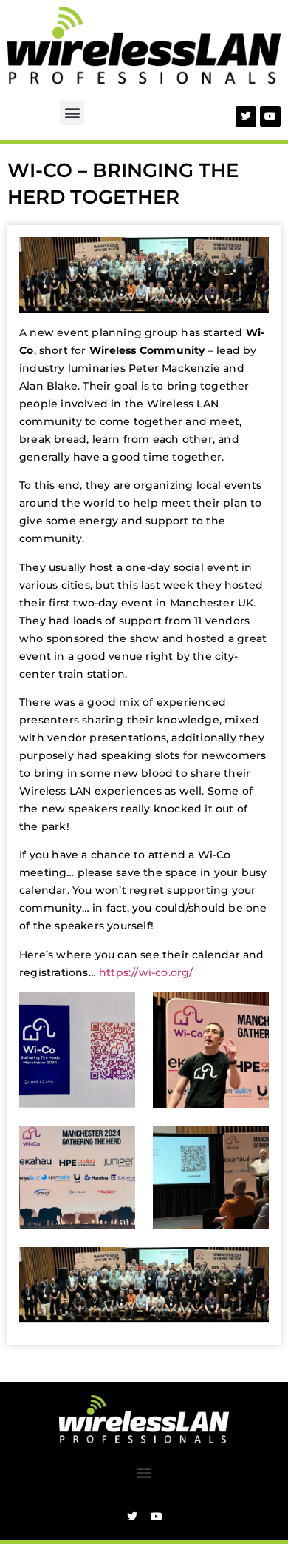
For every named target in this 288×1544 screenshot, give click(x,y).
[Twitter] (246, 116)
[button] (72, 113)
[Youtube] (270, 116)
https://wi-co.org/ (146, 972)
